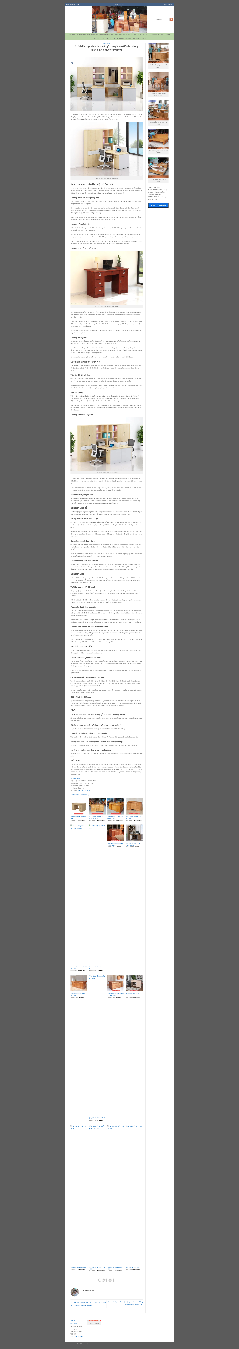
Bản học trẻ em (136, 34)
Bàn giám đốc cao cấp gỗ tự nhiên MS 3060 (115, 844)
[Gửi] (171, 19)
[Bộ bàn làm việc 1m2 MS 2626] (134, 983)
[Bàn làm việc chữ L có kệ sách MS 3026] (134, 833)
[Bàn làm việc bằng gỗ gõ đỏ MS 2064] (97, 1195)
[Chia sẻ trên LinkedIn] (113, 1280)
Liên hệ (72, 1320)
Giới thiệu (73, 1323)
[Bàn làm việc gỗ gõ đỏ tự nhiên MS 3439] (97, 806)
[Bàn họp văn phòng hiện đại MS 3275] (78, 895)
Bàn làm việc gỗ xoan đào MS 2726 (77, 994)
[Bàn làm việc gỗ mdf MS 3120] (97, 895)
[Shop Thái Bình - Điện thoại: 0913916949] (119, 19)
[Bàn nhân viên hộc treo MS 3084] (115, 1195)
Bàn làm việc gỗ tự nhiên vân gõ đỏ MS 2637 (115, 994)
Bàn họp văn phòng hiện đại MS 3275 (78, 967)
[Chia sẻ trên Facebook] (99, 1280)
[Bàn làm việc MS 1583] (134, 1195)
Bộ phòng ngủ (81, 34)
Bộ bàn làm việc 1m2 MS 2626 (133, 994)
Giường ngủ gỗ (105, 34)
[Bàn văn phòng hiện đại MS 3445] (78, 806)
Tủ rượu (167, 34)
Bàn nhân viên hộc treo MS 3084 (115, 1268)
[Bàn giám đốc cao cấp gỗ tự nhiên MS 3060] (115, 833)
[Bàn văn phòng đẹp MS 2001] (78, 1195)
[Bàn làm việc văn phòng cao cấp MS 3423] (115, 806)
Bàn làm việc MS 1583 (132, 1267)
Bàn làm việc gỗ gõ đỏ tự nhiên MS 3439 (96, 817)
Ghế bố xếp (146, 34)
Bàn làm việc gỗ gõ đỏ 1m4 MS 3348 (133, 817)
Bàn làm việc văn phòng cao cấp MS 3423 (115, 817)
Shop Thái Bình (75, 778)
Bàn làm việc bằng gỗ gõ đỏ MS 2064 (97, 1268)
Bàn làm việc (106, 43)
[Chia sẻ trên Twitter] (103, 1280)
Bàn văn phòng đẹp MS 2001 (78, 1267)
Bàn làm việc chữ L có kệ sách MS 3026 (133, 844)
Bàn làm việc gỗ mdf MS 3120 (96, 967)
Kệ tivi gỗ (126, 34)
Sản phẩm (72, 34)
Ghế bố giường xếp (139, 38)
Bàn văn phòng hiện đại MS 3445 (78, 817)
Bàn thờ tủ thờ (99, 38)
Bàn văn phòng (84, 795)
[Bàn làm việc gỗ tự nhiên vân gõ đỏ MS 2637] (115, 983)
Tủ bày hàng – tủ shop (124, 38)
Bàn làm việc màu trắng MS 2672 (97, 1118)
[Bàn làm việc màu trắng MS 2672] (97, 1045)
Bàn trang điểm (92, 34)
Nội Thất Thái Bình (83, 790)
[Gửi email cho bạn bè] (106, 1280)
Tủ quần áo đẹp (116, 34)
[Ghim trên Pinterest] (110, 1280)
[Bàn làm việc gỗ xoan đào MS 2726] (78, 983)
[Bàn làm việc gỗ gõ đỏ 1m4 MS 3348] (134, 806)
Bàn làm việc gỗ (157, 34)
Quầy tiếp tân (110, 38)
